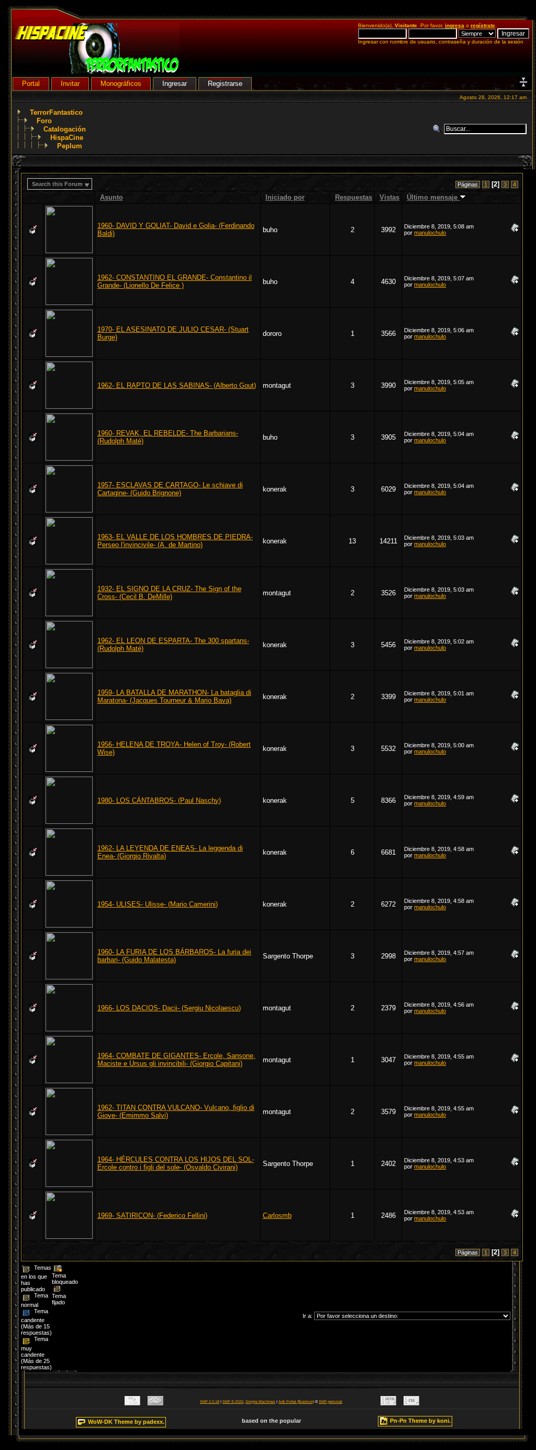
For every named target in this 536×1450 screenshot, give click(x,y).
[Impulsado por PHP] (155, 1403)
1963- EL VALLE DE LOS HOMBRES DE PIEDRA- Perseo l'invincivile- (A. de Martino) (175, 541)
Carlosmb (277, 1215)
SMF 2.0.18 (209, 1401)
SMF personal (330, 1401)
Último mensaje (433, 197)
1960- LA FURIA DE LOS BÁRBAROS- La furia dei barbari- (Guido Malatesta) (174, 956)
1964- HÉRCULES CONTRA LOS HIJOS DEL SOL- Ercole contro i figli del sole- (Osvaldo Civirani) (175, 1163)
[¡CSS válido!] (411, 1403)
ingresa (454, 25)
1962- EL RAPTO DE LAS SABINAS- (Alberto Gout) (176, 385)
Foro (44, 121)
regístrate (483, 25)
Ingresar (174, 84)
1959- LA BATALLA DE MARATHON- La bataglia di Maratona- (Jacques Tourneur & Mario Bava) (174, 696)
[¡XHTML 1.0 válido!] (388, 1403)
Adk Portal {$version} (296, 1401)
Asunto (111, 197)
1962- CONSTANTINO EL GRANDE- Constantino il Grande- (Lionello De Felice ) (174, 281)
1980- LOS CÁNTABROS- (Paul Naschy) (159, 800)
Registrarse (225, 84)
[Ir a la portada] (97, 71)
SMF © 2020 (232, 1401)
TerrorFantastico (56, 112)
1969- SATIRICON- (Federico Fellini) (152, 1215)
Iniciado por (285, 197)
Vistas (389, 197)
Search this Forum (57, 184)
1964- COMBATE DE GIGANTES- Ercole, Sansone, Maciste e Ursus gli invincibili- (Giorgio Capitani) (176, 1059)
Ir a (307, 1316)
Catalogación (64, 129)
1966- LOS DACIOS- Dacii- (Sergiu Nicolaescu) (169, 1008)
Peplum (69, 146)
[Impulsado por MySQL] (132, 1403)
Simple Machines (260, 1401)
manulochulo (430, 233)
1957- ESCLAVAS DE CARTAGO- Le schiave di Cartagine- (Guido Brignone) (170, 489)
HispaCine (66, 137)
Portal (31, 84)
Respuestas (353, 197)
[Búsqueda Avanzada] (438, 129)
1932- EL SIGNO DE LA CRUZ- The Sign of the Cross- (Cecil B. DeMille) (169, 593)
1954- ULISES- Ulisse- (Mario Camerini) (157, 904)
